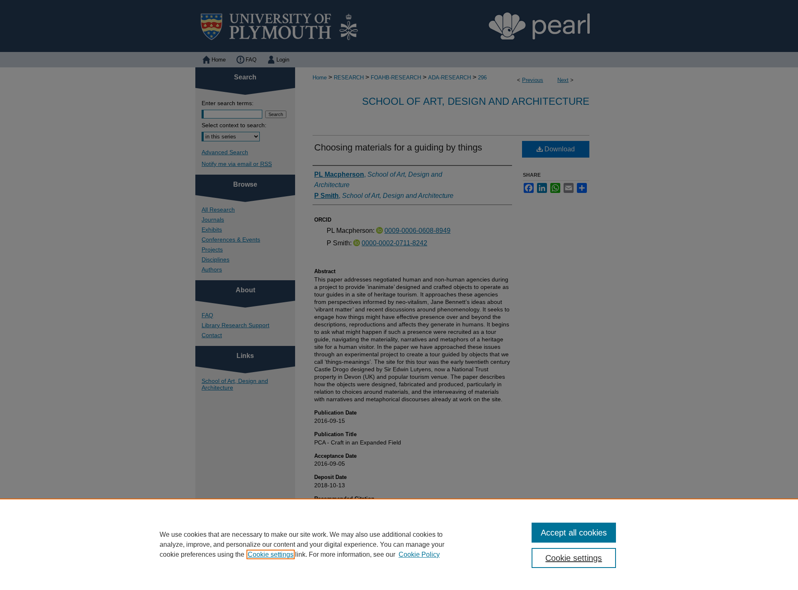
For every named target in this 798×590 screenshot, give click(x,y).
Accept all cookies (574, 532)
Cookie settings (270, 554)
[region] (399, 544)
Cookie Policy (419, 554)
